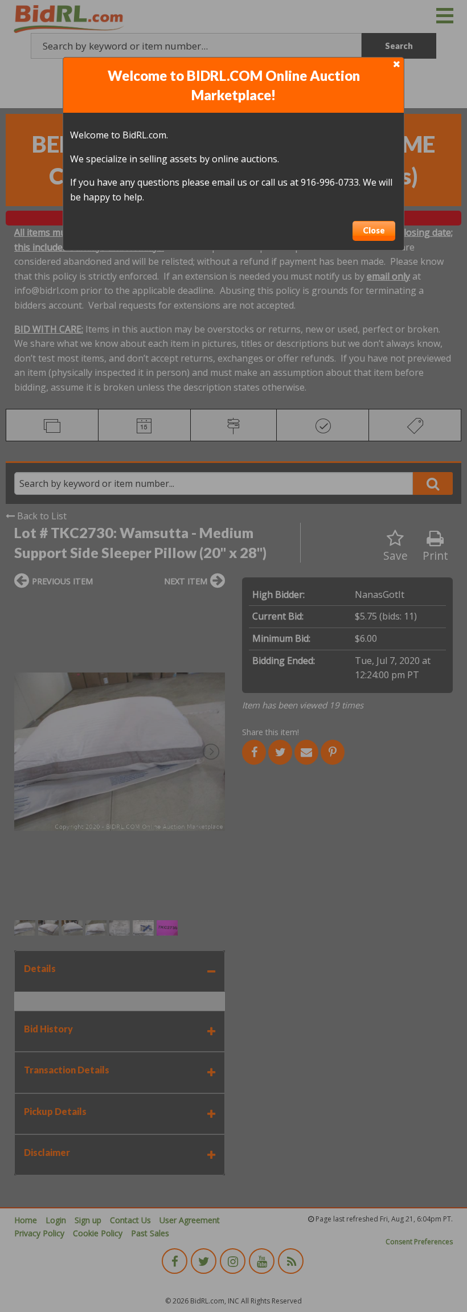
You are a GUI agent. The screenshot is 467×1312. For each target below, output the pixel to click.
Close (374, 230)
